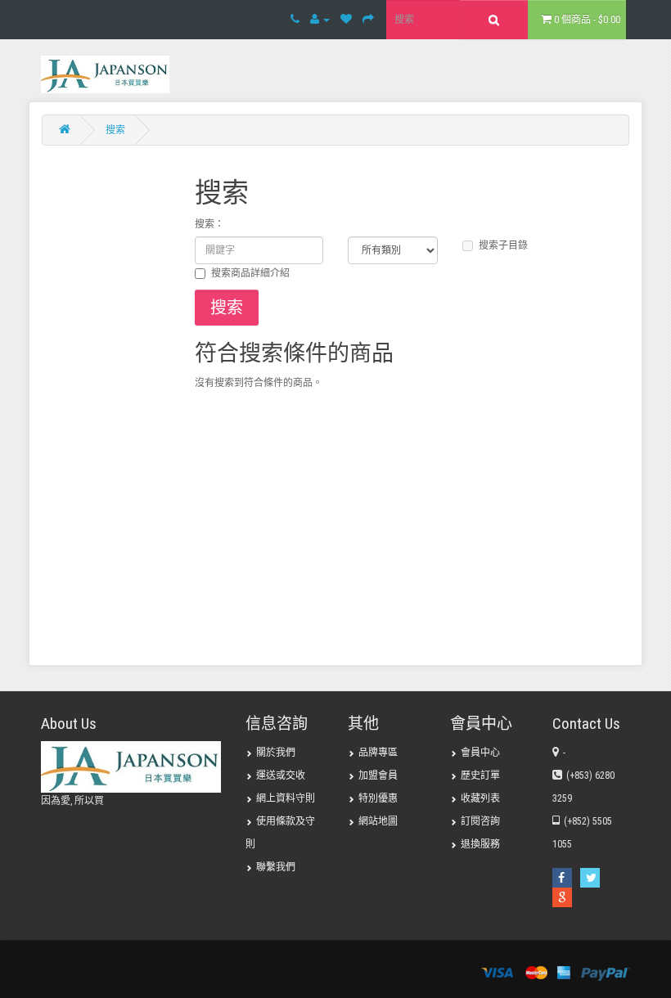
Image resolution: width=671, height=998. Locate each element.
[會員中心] (320, 19)
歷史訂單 (480, 775)
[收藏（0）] (346, 19)
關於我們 (275, 752)
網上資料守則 (285, 798)
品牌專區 (378, 752)
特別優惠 (378, 798)
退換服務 (480, 844)
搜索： (209, 224)
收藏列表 (480, 798)
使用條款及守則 (280, 833)
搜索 (115, 130)
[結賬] (368, 19)
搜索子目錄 (503, 245)
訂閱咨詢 (480, 821)
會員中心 (480, 752)
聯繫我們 (275, 867)
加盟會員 (378, 775)
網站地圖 (378, 821)
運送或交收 (280, 775)
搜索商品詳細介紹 (250, 273)
